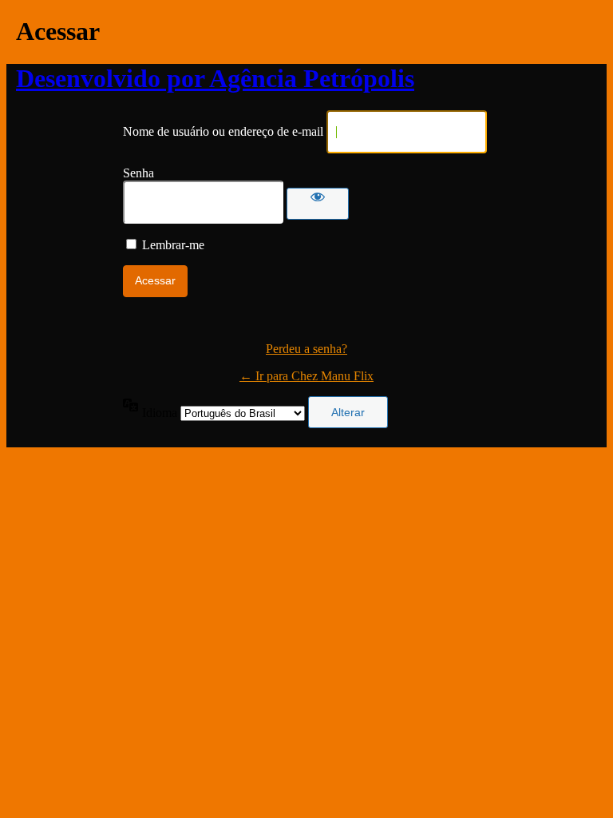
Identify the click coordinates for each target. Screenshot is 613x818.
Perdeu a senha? (306, 348)
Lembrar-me (173, 245)
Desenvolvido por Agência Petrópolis (215, 78)
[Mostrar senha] (318, 204)
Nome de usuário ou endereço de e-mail (223, 131)
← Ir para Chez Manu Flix (306, 376)
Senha (138, 173)
